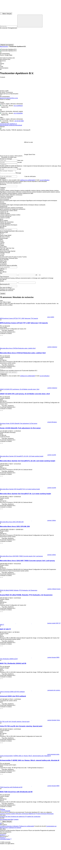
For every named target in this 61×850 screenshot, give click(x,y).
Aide (11, 819)
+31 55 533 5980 (19, 121)
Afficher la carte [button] (28, 142)
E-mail (19, 169)
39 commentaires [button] (5, 53)
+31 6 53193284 (18, 113)
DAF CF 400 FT (5, 629)
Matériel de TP (33, 813)
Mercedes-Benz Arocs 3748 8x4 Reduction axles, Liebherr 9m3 (23, 353)
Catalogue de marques (14, 827)
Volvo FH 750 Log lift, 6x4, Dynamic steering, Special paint (21, 726)
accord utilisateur (44, 180)
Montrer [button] (11, 105)
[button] (30, 36)
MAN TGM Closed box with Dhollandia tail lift (16, 792)
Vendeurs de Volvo (5, 816)
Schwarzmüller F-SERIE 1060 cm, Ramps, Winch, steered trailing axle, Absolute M (29, 760)
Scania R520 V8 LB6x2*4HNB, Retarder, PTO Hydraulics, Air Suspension (26, 595)
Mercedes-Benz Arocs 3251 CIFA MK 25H (15, 526)
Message (18, 173)
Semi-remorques (42, 813)
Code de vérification (30, 176)
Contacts (15, 819)
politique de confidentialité (27, 180)
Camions (2, 813)
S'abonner (3, 374)
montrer (3, 293)
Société (19, 162)
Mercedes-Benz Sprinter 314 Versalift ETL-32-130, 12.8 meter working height (27, 461)
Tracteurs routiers (10, 813)
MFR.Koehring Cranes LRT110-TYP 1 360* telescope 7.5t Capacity (24, 323)
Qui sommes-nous (5, 819)
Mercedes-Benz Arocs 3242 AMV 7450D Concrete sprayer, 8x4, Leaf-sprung (27, 560)
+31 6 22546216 (18, 105)
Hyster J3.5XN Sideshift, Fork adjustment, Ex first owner (20, 428)
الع (1, 823)
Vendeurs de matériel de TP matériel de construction (25, 816)
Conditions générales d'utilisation (9, 826)
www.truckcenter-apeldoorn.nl (8, 123)
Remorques (50, 813)
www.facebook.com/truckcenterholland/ (11, 125)
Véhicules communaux (22, 813)
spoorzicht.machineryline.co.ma (9, 98)
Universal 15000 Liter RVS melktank (13, 696)
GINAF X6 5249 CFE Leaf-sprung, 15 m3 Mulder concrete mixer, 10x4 (25, 394)
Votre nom (20, 160)
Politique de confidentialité (26, 826)
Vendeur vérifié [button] (4, 91)
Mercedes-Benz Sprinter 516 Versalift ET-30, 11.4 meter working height (25, 493)
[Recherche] (29, 21)
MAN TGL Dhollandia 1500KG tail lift (13, 663)
